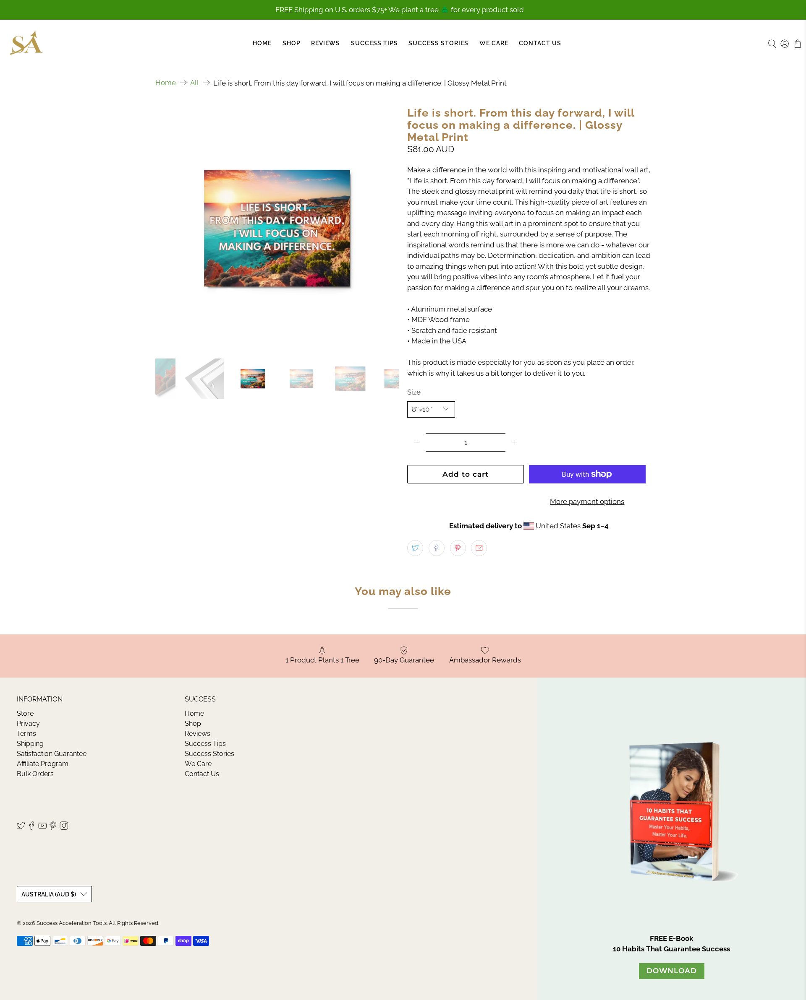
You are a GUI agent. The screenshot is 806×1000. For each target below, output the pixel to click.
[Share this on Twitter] (415, 548)
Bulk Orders (35, 774)
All (194, 82)
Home (262, 43)
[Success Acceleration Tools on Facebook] (31, 828)
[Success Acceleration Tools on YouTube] (42, 828)
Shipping (30, 744)
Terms (26, 734)
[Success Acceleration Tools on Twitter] (21, 828)
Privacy (28, 723)
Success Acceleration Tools (72, 922)
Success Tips (374, 43)
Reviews (325, 43)
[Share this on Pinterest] (458, 548)
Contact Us (540, 43)
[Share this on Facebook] (437, 548)
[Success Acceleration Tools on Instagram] (64, 828)
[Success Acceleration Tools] (26, 43)
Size (414, 392)
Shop (292, 43)
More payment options (587, 501)
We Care (493, 43)
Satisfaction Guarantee (51, 754)
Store (25, 713)
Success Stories (438, 43)
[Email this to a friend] (479, 548)
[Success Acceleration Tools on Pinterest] (53, 828)
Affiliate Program (42, 764)
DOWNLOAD (671, 970)
